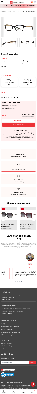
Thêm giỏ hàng (18, 120)
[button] (33, 134)
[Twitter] (9, 97)
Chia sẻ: (3, 97)
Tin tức (3, 349)
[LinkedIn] (17, 97)
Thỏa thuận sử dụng (6, 346)
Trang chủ (3, 11)
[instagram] (5, 353)
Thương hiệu (11, 11)
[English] (34, 2)
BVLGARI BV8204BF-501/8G (7, 224)
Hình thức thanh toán (6, 329)
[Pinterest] (14, 97)
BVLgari (19, 11)
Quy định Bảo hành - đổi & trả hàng (10, 332)
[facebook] (9, 353)
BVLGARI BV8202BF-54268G (27, 224)
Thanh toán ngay (18, 125)
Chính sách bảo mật (6, 343)
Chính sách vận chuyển (7, 335)
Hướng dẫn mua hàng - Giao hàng (10, 326)
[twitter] (12, 353)
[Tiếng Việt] (32, 2)
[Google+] (12, 97)
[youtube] (2, 353)
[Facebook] (6, 97)
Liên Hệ (3, 324)
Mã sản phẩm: (6, 105)
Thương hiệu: (6, 108)
